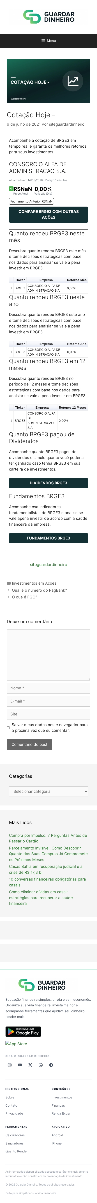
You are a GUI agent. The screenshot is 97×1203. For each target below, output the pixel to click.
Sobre (9, 1097)
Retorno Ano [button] (77, 344)
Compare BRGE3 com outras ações (48, 214)
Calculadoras (15, 1135)
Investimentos (62, 1097)
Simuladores (14, 1143)
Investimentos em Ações (34, 583)
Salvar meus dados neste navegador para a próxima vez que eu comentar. (50, 727)
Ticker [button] (20, 280)
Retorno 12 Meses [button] (73, 407)
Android (57, 1135)
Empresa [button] (46, 280)
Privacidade (14, 1113)
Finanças (58, 1105)
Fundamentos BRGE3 (48, 538)
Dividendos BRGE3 (48, 483)
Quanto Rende (16, 1151)
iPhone (57, 1143)
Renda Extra (61, 1113)
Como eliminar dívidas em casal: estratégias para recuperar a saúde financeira (41, 898)
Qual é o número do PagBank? (39, 590)
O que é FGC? (24, 597)
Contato (11, 1105)
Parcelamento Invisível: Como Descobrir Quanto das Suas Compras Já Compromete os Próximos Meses (48, 854)
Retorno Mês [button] (77, 280)
